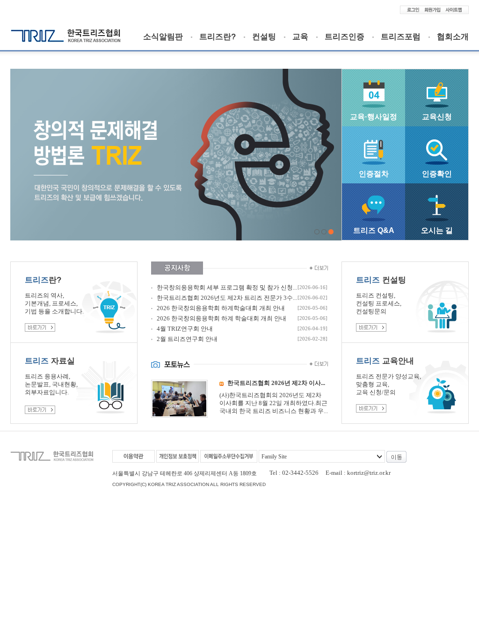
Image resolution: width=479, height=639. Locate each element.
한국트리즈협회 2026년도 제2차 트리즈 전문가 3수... (227, 297)
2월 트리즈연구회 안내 (187, 338)
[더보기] (317, 268)
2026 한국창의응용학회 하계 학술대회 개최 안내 (221, 318)
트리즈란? (217, 37)
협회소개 (453, 37)
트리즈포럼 (401, 37)
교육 (300, 37)
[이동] (396, 457)
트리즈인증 (344, 37)
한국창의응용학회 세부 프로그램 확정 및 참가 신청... (227, 287)
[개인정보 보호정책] (177, 456)
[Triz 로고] (65, 39)
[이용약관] (133, 456)
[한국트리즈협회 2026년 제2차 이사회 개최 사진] (179, 413)
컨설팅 (264, 37)
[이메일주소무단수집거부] (228, 456)
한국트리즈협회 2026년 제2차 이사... (276, 382)
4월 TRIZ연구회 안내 (185, 328)
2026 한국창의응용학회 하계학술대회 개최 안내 (221, 308)
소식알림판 (163, 37)
